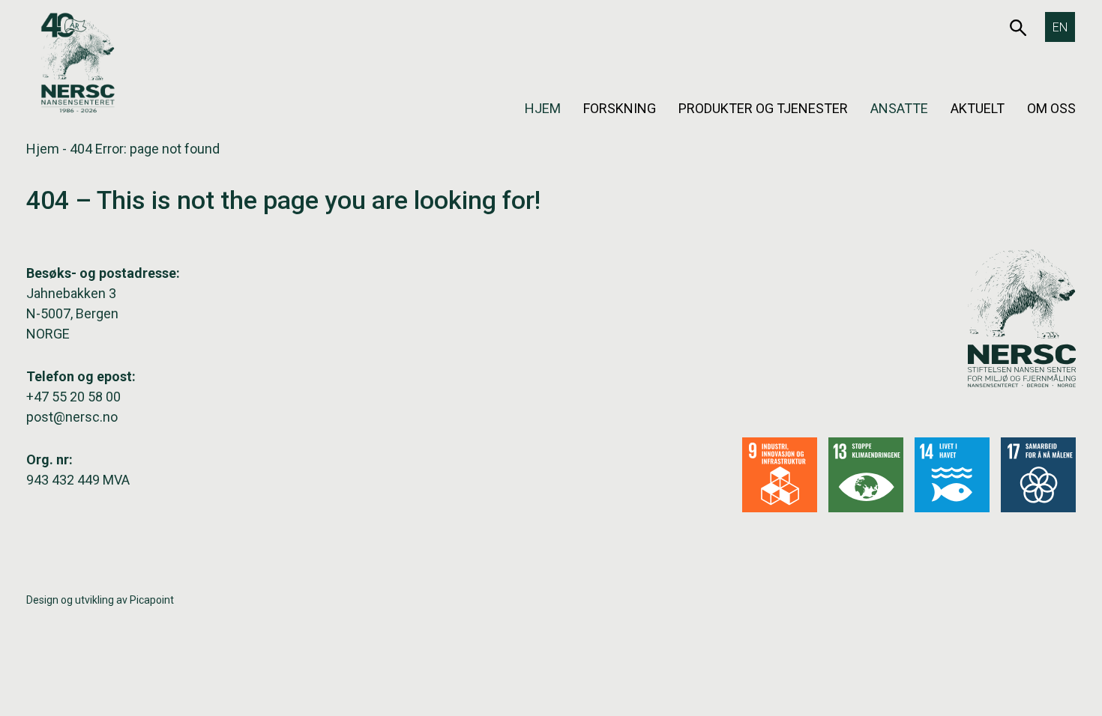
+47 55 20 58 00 (73, 396)
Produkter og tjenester (763, 108)
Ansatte (899, 108)
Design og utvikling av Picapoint (100, 600)
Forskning (619, 108)
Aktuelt (978, 108)
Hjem (543, 108)
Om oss (1051, 108)
